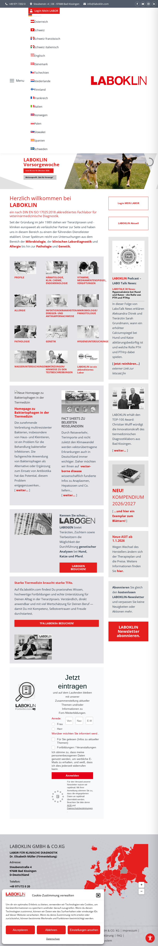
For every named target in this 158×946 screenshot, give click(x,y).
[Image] (25, 267)
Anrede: (56, 718)
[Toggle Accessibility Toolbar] (150, 938)
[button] (98, 895)
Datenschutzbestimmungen (80, 808)
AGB (69, 805)
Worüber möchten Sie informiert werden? (76, 733)
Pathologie (44, 246)
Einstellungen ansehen (84, 930)
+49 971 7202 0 (17, 4)
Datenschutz (53, 938)
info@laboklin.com (98, 4)
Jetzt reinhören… (126, 363)
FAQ (119, 935)
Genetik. (64, 246)
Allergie (15, 246)
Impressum (130, 930)
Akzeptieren (20, 930)
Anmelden (72, 775)
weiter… (22, 490)
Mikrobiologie (36, 241)
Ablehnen (51, 930)
